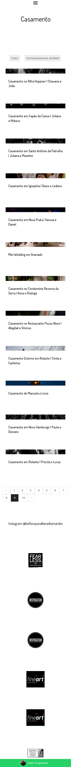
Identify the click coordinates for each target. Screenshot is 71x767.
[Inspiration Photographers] (35, 599)
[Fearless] (35, 559)
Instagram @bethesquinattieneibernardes (35, 523)
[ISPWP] (35, 753)
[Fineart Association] (35, 679)
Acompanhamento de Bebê (42, 58)
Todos (14, 58)
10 (23, 497)
